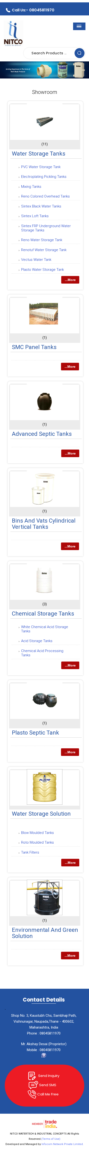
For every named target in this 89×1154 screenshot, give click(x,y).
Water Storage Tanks (38, 153)
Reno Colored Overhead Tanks (45, 196)
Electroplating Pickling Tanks (43, 177)
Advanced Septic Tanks (42, 434)
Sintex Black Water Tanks (41, 206)
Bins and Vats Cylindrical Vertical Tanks (43, 523)
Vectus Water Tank (36, 259)
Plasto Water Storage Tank (42, 269)
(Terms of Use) (50, 1138)
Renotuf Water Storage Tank (43, 250)
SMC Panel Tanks (34, 347)
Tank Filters (30, 852)
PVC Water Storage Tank (41, 167)
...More (70, 280)
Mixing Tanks (31, 186)
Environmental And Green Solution (45, 933)
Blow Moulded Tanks (37, 833)
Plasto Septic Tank (35, 732)
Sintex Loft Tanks (35, 216)
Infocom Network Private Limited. (63, 1144)
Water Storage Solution (41, 813)
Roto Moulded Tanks (37, 842)
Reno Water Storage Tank (41, 240)
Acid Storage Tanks (36, 641)
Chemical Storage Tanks (43, 613)
